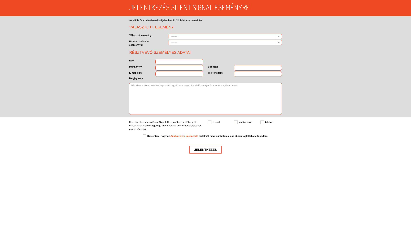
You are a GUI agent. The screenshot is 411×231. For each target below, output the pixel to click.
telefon (269, 122)
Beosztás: (213, 66)
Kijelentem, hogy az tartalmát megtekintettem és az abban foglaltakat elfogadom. (207, 136)
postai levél (245, 122)
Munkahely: (136, 66)
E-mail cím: (135, 73)
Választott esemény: (140, 35)
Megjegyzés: (136, 78)
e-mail (216, 122)
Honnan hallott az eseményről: (139, 43)
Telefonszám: (215, 73)
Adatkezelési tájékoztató (184, 136)
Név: (132, 60)
